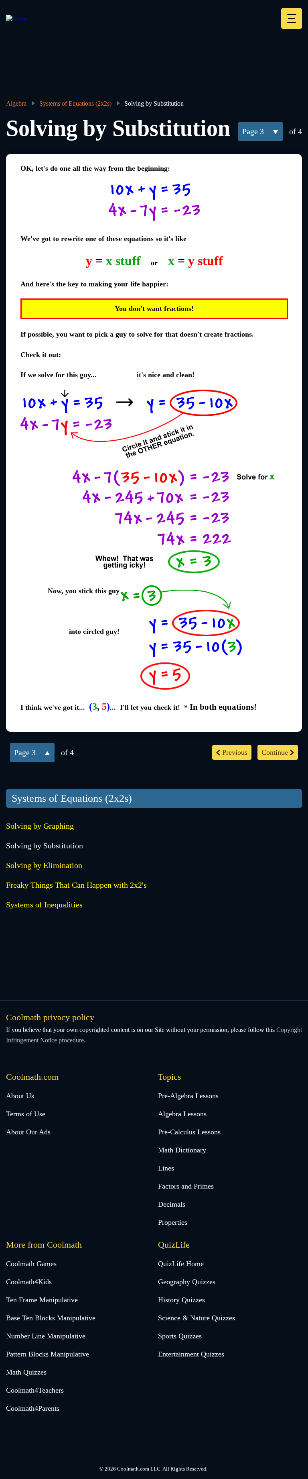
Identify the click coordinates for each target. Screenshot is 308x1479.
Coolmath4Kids (29, 1282)
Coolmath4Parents (32, 1408)
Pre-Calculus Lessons (189, 1132)
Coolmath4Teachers (35, 1390)
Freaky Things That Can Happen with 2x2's (76, 884)
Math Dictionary (182, 1150)
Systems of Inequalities (44, 904)
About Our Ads (28, 1132)
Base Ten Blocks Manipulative (50, 1318)
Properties (172, 1222)
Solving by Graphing (40, 825)
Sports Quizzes (180, 1336)
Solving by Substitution (44, 845)
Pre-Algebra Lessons (188, 1096)
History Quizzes (181, 1300)
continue (274, 752)
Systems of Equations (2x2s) (75, 103)
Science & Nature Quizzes (196, 1318)
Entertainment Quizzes (191, 1354)
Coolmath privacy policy (50, 1017)
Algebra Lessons (182, 1114)
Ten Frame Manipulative (42, 1300)
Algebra (16, 103)
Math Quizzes (26, 1372)
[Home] (17, 18)
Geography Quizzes (186, 1282)
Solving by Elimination (44, 865)
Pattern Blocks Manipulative (47, 1354)
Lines (166, 1168)
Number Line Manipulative (45, 1336)
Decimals (171, 1204)
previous (234, 752)
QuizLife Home (181, 1264)
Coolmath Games (31, 1264)
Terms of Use (25, 1114)
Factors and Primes (186, 1186)
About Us (20, 1096)
